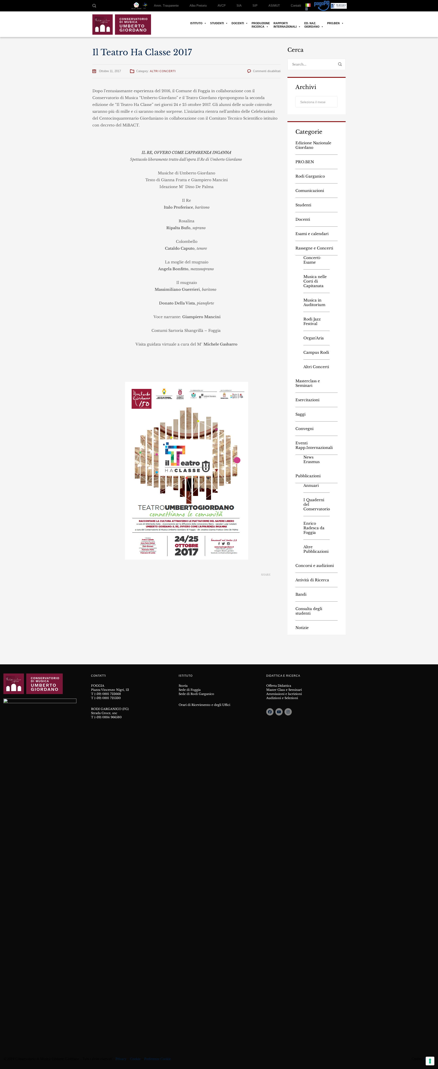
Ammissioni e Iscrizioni (284, 694)
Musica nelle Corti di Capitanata (315, 281)
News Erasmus (311, 459)
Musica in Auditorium (314, 302)
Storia (183, 686)
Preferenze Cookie (157, 1059)
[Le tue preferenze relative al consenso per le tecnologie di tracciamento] (430, 1061)
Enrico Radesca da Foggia (313, 528)
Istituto (196, 23)
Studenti (217, 23)
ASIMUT (274, 5)
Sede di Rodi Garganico (196, 694)
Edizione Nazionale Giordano (313, 145)
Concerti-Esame (312, 260)
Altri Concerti (163, 71)
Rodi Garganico (310, 176)
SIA (239, 5)
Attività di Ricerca (312, 580)
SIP (255, 5)
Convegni (304, 428)
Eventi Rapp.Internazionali (314, 445)
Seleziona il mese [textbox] (313, 102)
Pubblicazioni (308, 476)
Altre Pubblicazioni (315, 549)
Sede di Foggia (190, 690)
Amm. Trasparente (166, 5)
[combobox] (316, 101)
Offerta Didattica (278, 686)
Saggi (300, 414)
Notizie (302, 627)
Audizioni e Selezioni (282, 698)
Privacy (120, 1059)
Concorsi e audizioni (314, 565)
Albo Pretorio (198, 5)
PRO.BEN (333, 23)
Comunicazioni (309, 190)
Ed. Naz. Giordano (311, 23)
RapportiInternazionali (285, 23)
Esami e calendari (311, 233)
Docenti (238, 23)
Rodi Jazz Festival (312, 321)
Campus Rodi (316, 352)
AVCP (222, 5)
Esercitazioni (307, 400)
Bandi (300, 594)
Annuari (311, 485)
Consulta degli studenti (308, 611)
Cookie (135, 1059)
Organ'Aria (313, 338)
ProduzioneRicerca (261, 23)
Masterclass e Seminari (307, 383)
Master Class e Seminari (284, 690)
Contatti (296, 5)
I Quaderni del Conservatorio (316, 504)
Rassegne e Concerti (314, 248)
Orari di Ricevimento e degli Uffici (204, 705)
